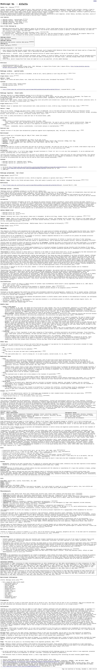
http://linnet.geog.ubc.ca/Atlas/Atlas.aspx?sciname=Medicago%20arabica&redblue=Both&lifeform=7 (31, 89)
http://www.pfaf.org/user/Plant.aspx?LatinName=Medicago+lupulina (26, 168)
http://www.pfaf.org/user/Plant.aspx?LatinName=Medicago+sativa (21, 666)
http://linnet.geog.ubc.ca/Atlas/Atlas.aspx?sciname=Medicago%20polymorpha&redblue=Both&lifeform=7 (32, 185)
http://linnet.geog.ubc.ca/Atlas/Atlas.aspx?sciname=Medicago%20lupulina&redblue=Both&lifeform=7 (38, 167)
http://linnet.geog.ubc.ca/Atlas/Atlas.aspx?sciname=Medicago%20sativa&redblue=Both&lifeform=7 (31, 661)
